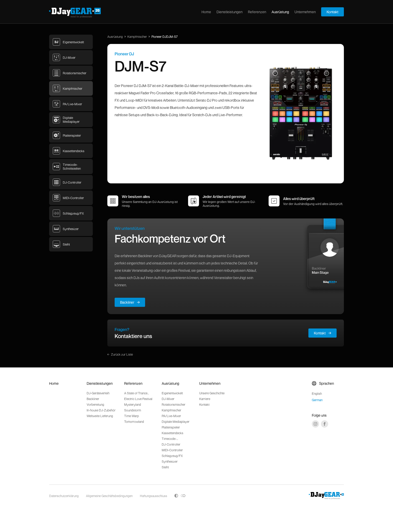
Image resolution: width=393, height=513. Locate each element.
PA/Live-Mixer (171, 416)
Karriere (204, 399)
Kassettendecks (172, 433)
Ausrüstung (280, 12)
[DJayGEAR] (75, 13)
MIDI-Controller (172, 450)
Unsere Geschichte (211, 393)
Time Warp (131, 416)
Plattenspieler (171, 427)
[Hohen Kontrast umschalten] (176, 495)
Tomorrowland (134, 421)
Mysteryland (132, 404)
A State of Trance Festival (135, 393)
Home (206, 12)
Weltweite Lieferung (100, 416)
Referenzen (257, 12)
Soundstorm (132, 410)
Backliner (127, 302)
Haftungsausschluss (153, 496)
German (317, 400)
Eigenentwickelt (172, 393)
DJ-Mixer (168, 399)
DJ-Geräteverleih (98, 393)
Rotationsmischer (173, 404)
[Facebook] (324, 424)
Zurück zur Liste (122, 354)
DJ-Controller (171, 444)
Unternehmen (305, 12)
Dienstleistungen (229, 12)
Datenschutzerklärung (64, 496)
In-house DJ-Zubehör (101, 410)
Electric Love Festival (138, 399)
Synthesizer (170, 461)
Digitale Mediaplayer (175, 421)
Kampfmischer (137, 36)
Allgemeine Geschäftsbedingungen (109, 496)
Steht (165, 467)
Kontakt (332, 12)
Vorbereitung (95, 404)
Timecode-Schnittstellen (171, 439)
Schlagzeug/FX (172, 456)
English (317, 393)
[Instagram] (315, 424)
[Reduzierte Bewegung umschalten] (183, 495)
